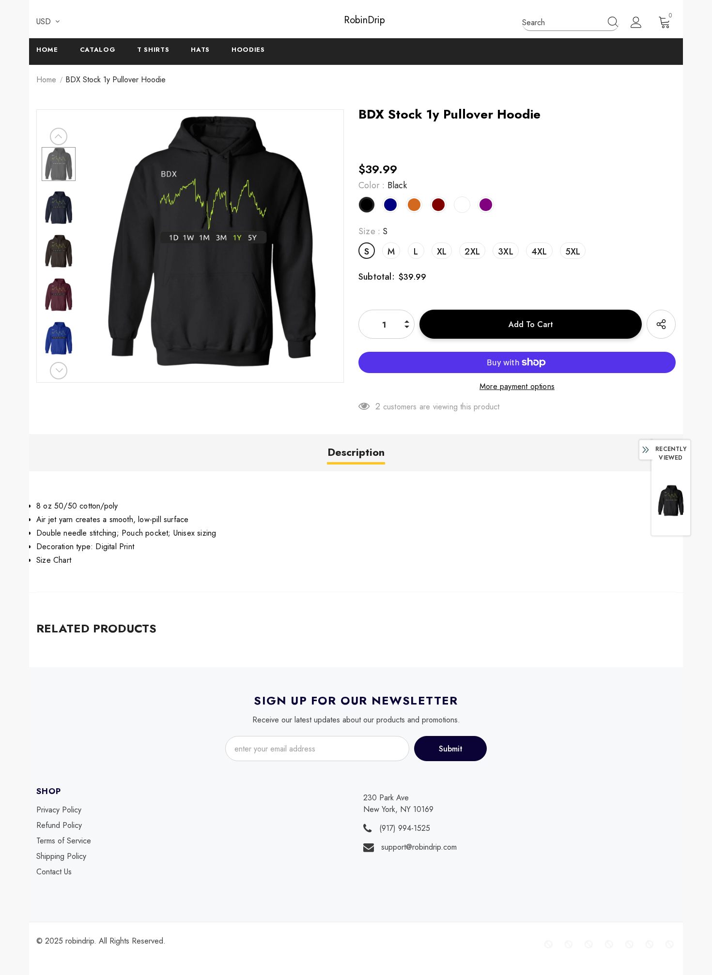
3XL (505, 251)
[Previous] (58, 136)
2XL (472, 251)
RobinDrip (356, 20)
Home (46, 79)
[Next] (58, 370)
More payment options (517, 386)
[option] (212, 241)
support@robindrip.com (419, 847)
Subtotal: (376, 277)
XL (442, 251)
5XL (573, 251)
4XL (539, 251)
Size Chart (53, 560)
